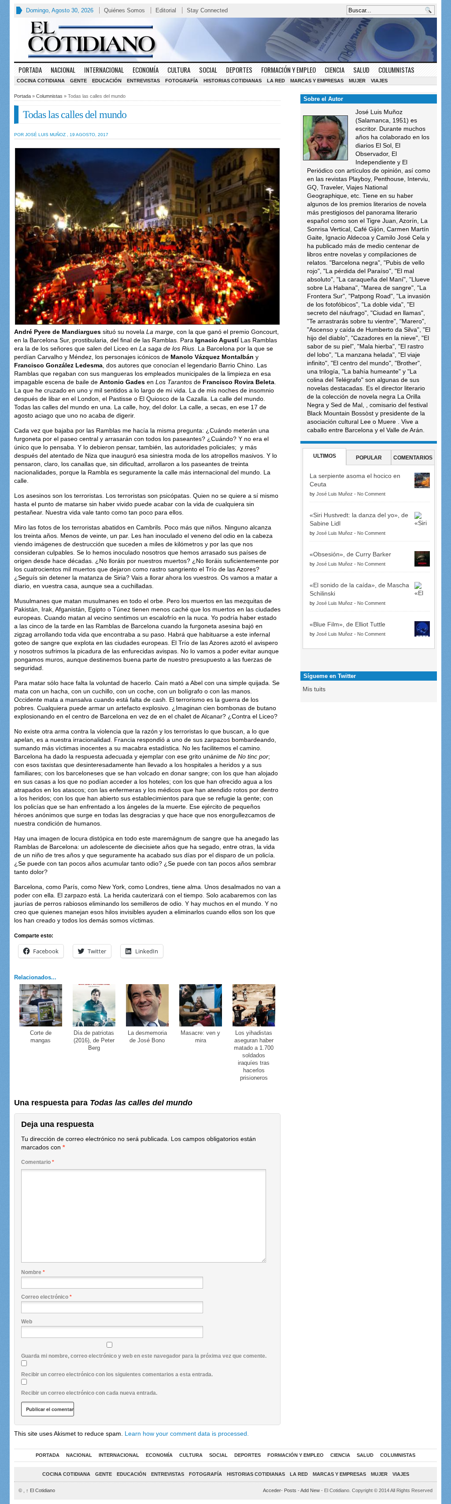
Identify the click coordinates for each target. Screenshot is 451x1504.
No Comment (371, 493)
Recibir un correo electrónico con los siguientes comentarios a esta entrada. (117, 1374)
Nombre (33, 1272)
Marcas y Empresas (317, 80)
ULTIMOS (324, 456)
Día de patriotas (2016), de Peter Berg (94, 1040)
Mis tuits (314, 689)
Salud (361, 69)
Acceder (272, 1490)
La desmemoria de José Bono (147, 1037)
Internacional (104, 69)
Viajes (379, 80)
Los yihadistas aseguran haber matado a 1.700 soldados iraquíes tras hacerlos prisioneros (254, 1055)
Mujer (357, 80)
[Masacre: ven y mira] (200, 1005)
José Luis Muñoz (334, 493)
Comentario (37, 1162)
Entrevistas (143, 80)
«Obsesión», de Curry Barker (350, 554)
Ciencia (334, 69)
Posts (290, 1490)
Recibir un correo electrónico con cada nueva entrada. (89, 1393)
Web (26, 1322)
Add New (310, 1490)
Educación (107, 80)
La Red (276, 80)
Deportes (239, 69)
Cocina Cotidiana (41, 80)
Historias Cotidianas (232, 80)
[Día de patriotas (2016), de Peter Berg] (94, 1005)
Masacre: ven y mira (200, 1037)
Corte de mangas (41, 1037)
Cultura (178, 69)
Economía (146, 69)
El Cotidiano (40, 1490)
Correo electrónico (46, 1297)
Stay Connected (207, 10)
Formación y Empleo (288, 69)
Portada (30, 69)
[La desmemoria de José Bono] (147, 1005)
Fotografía (181, 80)
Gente (78, 80)
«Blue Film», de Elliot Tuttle (347, 624)
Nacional (63, 69)
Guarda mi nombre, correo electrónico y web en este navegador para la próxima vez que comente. (143, 1356)
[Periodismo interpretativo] (225, 40)
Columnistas (396, 69)
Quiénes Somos (124, 10)
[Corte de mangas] (40, 1005)
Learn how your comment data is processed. (187, 1433)
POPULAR (369, 458)
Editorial (165, 10)
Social (208, 69)
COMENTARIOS (413, 458)
